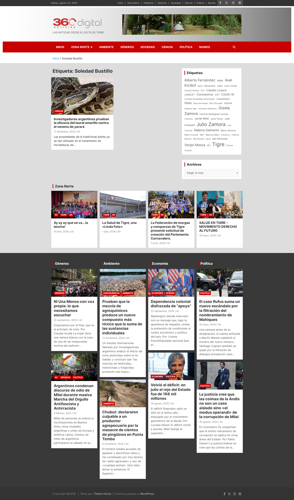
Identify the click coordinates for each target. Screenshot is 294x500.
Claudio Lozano (216, 90)
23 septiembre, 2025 (162, 310)
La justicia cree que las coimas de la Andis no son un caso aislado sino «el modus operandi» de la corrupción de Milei (219, 405)
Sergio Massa (194, 145)
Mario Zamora (228, 130)
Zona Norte (133, 3)
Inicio (120, 3)
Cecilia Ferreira (191, 90)
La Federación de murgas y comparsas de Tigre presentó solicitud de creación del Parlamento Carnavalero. (170, 230)
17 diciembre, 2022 (64, 131)
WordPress (147, 493)
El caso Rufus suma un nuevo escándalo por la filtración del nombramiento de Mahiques (219, 310)
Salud (208, 139)
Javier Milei (201, 118)
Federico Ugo (190, 108)
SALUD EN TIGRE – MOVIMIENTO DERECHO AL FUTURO (218, 227)
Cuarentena (223, 98)
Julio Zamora (211, 124)
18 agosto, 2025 (160, 403)
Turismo (229, 145)
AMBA (220, 80)
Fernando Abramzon (207, 108)
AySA (200, 86)
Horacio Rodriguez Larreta (213, 114)
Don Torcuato (215, 103)
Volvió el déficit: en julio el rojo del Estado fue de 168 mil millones (171, 392)
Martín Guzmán (191, 135)
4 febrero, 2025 (62, 413)
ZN (70, 214)
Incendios (188, 119)
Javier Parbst (217, 119)
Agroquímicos (111, 293)
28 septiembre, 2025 (65, 320)
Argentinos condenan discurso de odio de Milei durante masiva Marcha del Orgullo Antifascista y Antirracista (74, 397)
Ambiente (148, 3)
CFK (203, 90)
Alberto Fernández (199, 80)
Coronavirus (205, 94)
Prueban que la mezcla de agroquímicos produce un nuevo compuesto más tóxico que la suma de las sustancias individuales (122, 317)
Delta (188, 103)
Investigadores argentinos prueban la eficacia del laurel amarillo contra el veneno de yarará (81, 123)
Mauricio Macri (213, 135)
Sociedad (176, 3)
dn (78, 131)
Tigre (218, 144)
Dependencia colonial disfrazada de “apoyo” (171, 303)
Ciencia (188, 3)
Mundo (212, 3)
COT (217, 94)
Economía (160, 263)
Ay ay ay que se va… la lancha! (71, 225)
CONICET (189, 94)
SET (208, 145)
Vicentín (188, 150)
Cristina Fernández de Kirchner (199, 99)
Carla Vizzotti (230, 86)
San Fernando (219, 138)
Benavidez (210, 85)
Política (200, 3)
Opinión (170, 293)
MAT (202, 135)
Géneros (162, 3)
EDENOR (228, 103)
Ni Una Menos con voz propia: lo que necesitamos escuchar (74, 308)
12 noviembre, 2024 (113, 337)
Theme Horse (102, 493)
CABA (220, 86)
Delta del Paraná (200, 103)
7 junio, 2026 (158, 243)
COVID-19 (227, 94)
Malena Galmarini (206, 130)
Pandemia (225, 135)
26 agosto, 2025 (208, 421)
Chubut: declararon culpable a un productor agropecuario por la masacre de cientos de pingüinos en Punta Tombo (122, 425)
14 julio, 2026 (61, 231)
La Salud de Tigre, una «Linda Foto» (119, 225)
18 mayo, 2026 (207, 235)
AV (56, 214)
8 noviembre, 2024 (112, 443)
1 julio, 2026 (109, 231)
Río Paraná (198, 139)
